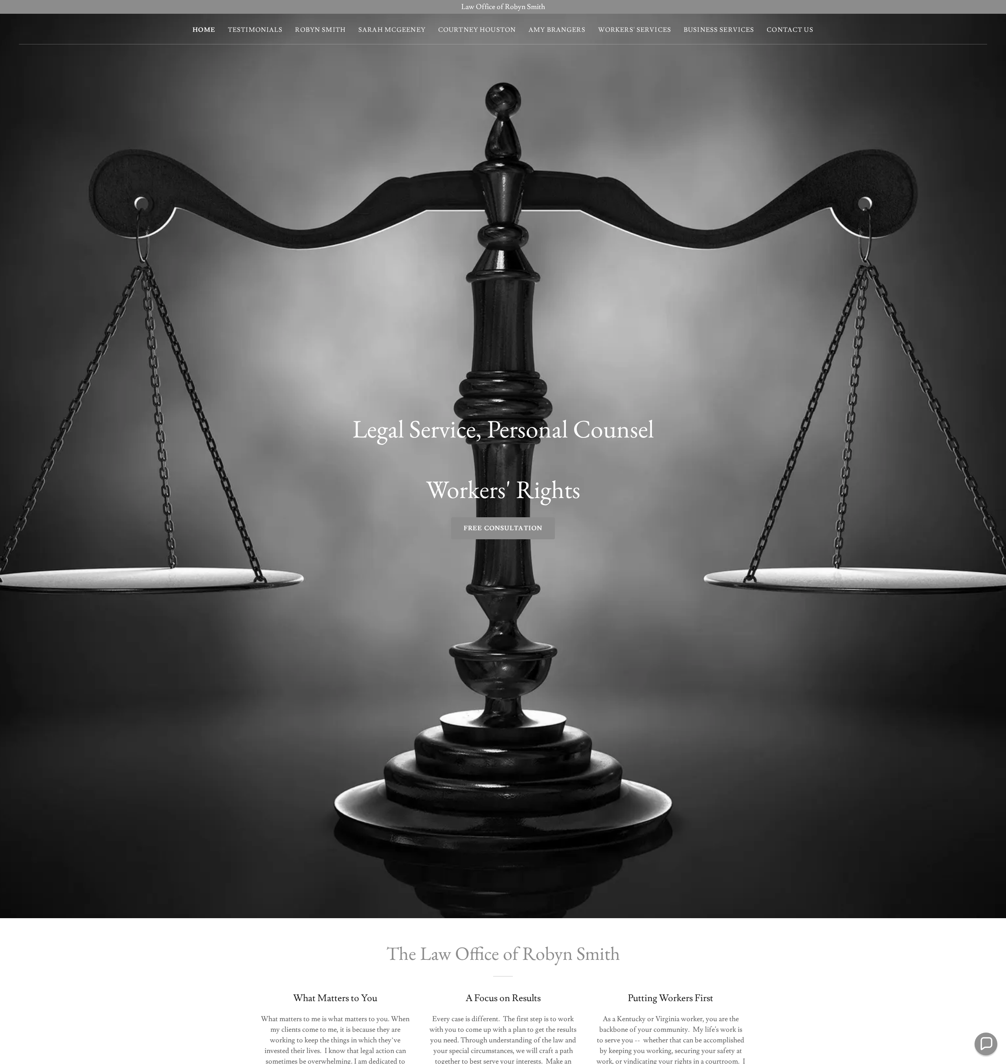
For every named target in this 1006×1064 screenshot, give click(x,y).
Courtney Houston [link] (477, 30)
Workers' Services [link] (634, 30)
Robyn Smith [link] (320, 30)
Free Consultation (503, 528)
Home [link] (204, 30)
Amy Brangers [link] (557, 30)
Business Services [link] (719, 30)
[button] (986, 1044)
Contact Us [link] (790, 30)
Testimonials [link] (255, 30)
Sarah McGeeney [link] (392, 30)
